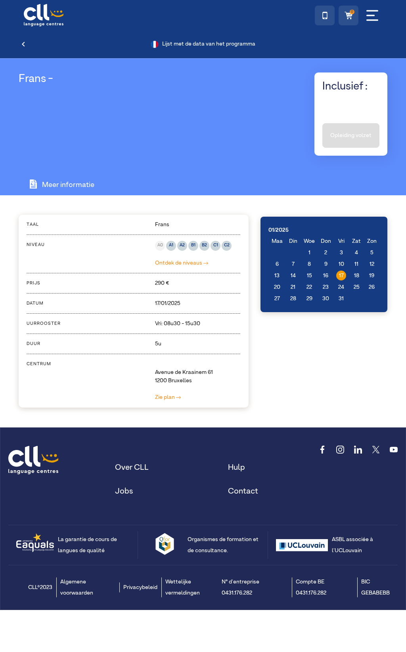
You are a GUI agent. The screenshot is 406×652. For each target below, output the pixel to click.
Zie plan (165, 397)
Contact (243, 491)
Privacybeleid (140, 587)
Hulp (236, 467)
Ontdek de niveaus (179, 263)
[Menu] (372, 15)
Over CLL (132, 467)
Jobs (124, 491)
